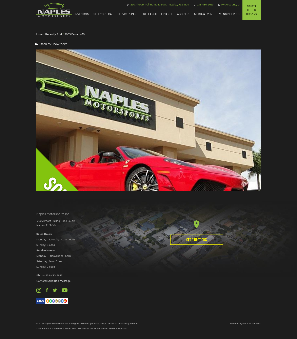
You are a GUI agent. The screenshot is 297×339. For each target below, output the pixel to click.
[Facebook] (47, 290)
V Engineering (229, 14)
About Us (183, 14)
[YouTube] (64, 290)
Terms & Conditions (118, 323)
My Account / (229, 4)
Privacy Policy (98, 323)
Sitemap (134, 323)
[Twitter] (55, 290)
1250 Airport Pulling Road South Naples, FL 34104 (159, 4)
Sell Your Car (104, 14)
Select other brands (251, 10)
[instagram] (38, 290)
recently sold (53, 34)
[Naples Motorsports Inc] (54, 10)
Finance (167, 14)
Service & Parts (128, 14)
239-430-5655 (205, 4)
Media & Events (204, 14)
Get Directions (196, 239)
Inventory (82, 14)
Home (38, 34)
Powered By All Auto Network (245, 323)
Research (150, 14)
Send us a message (59, 280)
